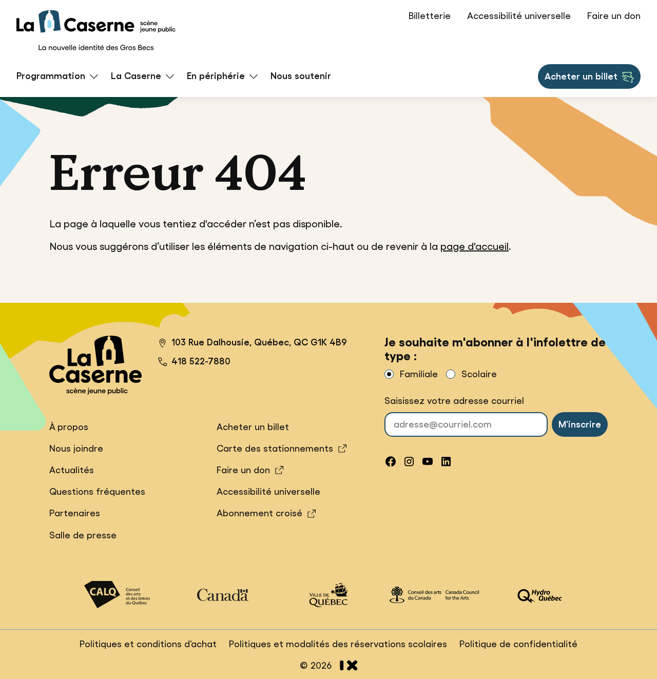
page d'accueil (474, 246)
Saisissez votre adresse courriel (454, 401)
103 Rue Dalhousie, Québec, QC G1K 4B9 (252, 344)
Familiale (419, 374)
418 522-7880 (200, 361)
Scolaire (479, 374)
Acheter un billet (580, 79)
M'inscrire (579, 424)
